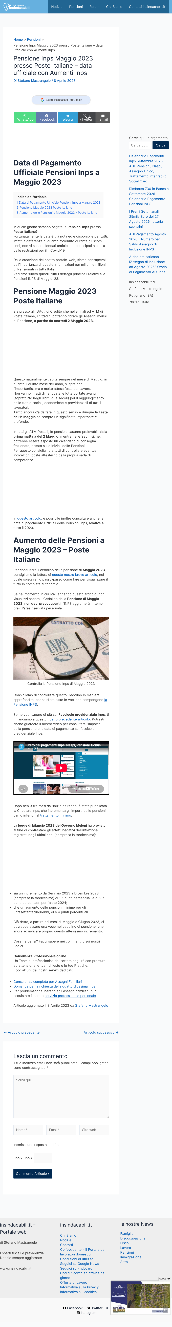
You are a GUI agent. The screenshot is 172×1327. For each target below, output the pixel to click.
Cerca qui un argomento (148, 138)
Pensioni (76, 7)
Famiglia (126, 1234)
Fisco (124, 1243)
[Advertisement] (74, 142)
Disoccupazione (132, 1238)
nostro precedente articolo (69, 719)
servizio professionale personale (70, 996)
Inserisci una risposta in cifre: (36, 1145)
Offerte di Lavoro (73, 1282)
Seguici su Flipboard (76, 1268)
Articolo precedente (22, 1032)
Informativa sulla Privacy (79, 1287)
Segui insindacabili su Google (64, 99)
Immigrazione (130, 1257)
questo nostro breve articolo (74, 575)
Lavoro (125, 1248)
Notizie (56, 7)
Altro (124, 1262)
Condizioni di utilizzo (76, 1259)
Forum (94, 7)
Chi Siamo (114, 7)
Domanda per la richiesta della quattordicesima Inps (54, 986)
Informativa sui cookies (78, 1292)
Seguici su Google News (79, 1264)
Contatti (66, 1245)
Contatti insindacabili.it (147, 7)
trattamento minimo (55, 815)
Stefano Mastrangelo (91, 1005)
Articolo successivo (101, 1032)
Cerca (160, 145)
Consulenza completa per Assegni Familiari (47, 982)
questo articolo (29, 518)
